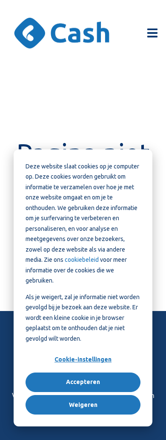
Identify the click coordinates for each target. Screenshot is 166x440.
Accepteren (83, 381)
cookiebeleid (82, 259)
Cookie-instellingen (83, 359)
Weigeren (83, 404)
